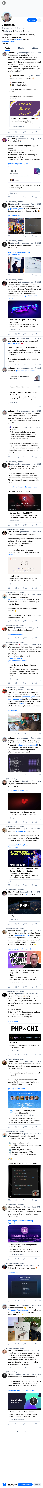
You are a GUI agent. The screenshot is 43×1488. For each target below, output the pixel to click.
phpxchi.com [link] (13, 1021)
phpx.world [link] (27, 894)
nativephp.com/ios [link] (15, 634)
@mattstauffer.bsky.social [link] (18, 1310)
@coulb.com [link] (26, 1061)
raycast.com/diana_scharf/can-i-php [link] (22, 487)
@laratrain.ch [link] (20, 690)
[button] (4, 3)
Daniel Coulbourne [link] (15, 1061)
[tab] (7, 48)
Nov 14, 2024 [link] (33, 994)
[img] (21, 8)
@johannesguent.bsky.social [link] (26, 53)
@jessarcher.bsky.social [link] (27, 745)
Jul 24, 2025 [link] (36, 411)
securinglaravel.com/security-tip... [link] (21, 1221)
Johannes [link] (12, 53)
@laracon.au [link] (21, 831)
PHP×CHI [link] (12, 994)
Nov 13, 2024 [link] (35, 892)
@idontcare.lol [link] (26, 1350)
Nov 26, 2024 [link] (35, 829)
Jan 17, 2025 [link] (36, 644)
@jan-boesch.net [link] (15, 699)
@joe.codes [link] (27, 595)
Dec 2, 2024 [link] (36, 781)
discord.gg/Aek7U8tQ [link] (16, 658)
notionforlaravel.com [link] (10, 41)
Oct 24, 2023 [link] (35, 1265)
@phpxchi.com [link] (22, 994)
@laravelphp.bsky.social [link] (17, 661)
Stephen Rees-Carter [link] (15, 829)
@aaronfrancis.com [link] (15, 599)
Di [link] (9, 204)
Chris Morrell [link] (13, 532)
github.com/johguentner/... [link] (26, 371)
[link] (7, 31)
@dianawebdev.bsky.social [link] (20, 204)
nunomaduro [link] (13, 282)
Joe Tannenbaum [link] (15, 595)
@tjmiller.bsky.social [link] (22, 139)
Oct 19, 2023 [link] (36, 1305)
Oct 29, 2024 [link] (35, 1134)
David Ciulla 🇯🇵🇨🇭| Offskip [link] (16, 644)
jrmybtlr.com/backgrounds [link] (18, 790)
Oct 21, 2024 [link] (36, 1207)
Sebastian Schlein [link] (15, 1350)
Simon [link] (10, 628)
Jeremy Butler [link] (14, 781)
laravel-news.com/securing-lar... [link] (20, 949)
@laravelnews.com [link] (21, 935)
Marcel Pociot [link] (14, 1265)
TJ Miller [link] (11, 139)
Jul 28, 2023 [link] (36, 1374)
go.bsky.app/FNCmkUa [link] (17, 1089)
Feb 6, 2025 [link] (36, 532)
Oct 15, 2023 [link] (36, 1350)
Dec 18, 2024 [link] (35, 738)
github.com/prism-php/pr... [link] (18, 164)
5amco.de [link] (18, 39)
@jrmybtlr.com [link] (25, 781)
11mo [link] (39, 53)
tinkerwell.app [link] (13, 1272)
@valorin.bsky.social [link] (26, 829)
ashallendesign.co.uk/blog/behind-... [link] (22, 1390)
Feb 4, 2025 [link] (36, 595)
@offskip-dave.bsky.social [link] (27, 644)
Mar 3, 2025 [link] (36, 464)
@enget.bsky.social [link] (29, 697)
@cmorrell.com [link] (25, 532)
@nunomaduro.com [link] (22, 252)
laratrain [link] (11, 690)
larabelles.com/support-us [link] (18, 554)
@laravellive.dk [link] (14, 215)
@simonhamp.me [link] (20, 628)
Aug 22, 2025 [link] (35, 139)
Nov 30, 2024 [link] (31, 690)
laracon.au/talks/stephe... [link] (18, 845)
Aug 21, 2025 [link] (36, 243)
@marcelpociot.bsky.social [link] (25, 1265)
